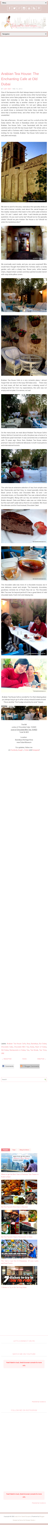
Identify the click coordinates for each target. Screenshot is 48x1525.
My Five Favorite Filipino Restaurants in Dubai (16, 1237)
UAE (2, 1053)
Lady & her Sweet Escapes (23, 1516)
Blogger (41, 1516)
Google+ (21, 750)
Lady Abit (7, 89)
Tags (13, 1150)
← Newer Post (6, 1059)
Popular (5, 1150)
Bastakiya (34, 1044)
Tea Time (42, 1050)
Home (24, 1059)
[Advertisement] (24, 54)
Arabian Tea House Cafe (16, 1044)
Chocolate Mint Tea (21, 1047)
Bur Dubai (42, 1044)
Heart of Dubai (40, 1047)
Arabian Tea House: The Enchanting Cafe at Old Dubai (20, 79)
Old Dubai (5, 1050)
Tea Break (34, 1050)
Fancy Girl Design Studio (26, 1520)
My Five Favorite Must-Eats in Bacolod (14, 1207)
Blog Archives (24, 1150)
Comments (9, 1066)
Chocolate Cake (7, 1047)
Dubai (32, 1047)
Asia (28, 1044)
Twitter (26, 750)
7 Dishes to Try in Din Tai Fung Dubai (13, 1287)
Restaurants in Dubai (18, 1050)
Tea (27, 1050)
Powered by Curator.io (39, 1402)
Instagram (35, 750)
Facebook (14, 750)
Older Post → (41, 1059)
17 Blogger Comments (30, 1066)
